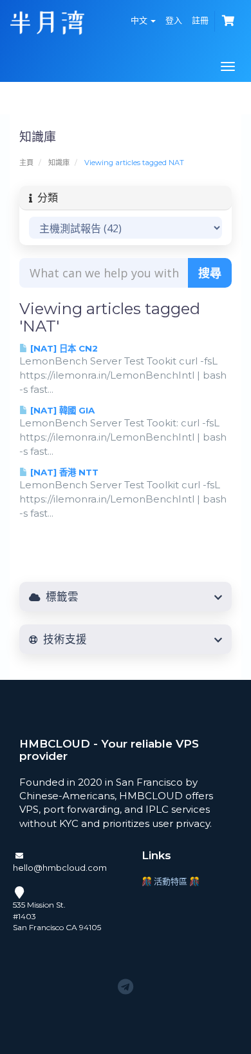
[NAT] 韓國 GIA (61, 410)
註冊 (200, 20)
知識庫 (59, 162)
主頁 (26, 162)
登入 (173, 20)
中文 (140, 20)
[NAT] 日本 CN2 (63, 348)
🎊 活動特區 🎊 (171, 881)
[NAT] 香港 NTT (63, 472)
